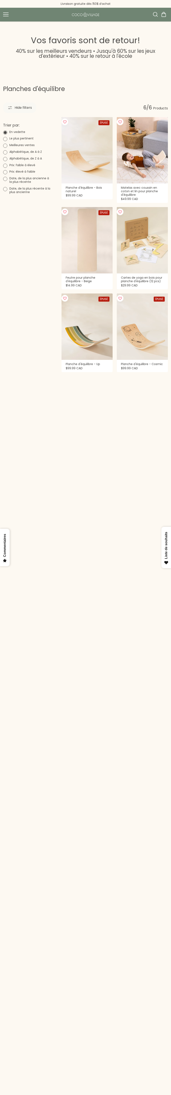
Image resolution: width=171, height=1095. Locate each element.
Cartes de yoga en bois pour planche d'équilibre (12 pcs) (141, 279)
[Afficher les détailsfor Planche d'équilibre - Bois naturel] (87, 150)
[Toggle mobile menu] (35, 14)
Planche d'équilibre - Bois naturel (84, 189)
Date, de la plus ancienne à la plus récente (29, 180)
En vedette (17, 132)
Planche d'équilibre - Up (83, 364)
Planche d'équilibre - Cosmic (142, 364)
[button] (164, 14)
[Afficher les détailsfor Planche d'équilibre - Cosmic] (142, 326)
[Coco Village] (85, 14)
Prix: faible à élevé (22, 165)
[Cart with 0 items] (164, 14)
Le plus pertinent (21, 138)
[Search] (155, 14)
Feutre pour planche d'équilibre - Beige (80, 279)
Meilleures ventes (22, 145)
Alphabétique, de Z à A (25, 158)
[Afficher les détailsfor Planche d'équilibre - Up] (87, 326)
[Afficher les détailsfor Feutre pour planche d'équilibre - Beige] (87, 240)
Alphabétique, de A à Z (25, 152)
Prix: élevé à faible (22, 171)
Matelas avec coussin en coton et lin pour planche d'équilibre (139, 191)
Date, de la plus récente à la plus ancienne (29, 190)
